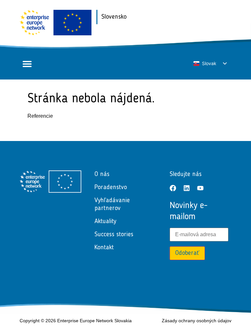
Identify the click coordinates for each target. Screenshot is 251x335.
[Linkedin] (186, 188)
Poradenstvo (110, 187)
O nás (101, 174)
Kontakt (104, 247)
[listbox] (209, 63)
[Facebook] (173, 188)
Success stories (113, 234)
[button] (27, 64)
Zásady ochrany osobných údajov (196, 320)
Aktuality (105, 221)
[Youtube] (200, 188)
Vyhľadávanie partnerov (112, 204)
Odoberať (187, 253)
